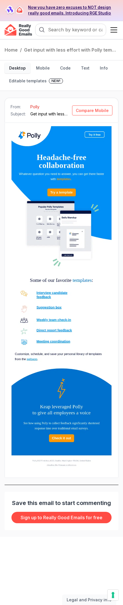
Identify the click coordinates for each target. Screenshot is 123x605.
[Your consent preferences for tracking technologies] (113, 595)
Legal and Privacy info (89, 599)
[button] (112, 30)
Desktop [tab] (17, 68)
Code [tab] (65, 68)
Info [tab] (104, 68)
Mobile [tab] (43, 68)
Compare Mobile (92, 110)
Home (11, 50)
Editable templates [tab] (34, 80)
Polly (34, 106)
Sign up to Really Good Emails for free (61, 517)
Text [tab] (85, 68)
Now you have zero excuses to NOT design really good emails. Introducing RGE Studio (69, 10)
